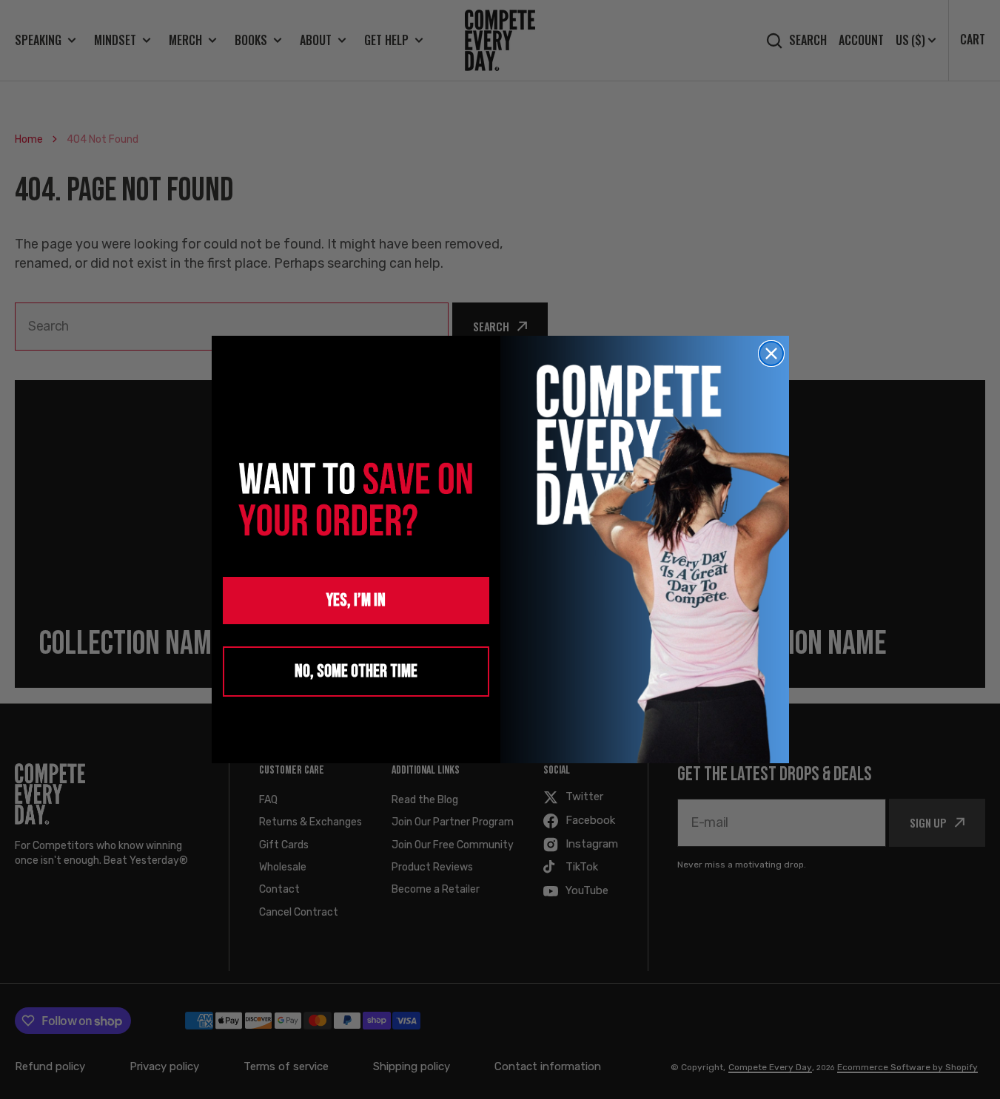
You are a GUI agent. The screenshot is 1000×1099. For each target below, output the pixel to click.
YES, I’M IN (356, 600)
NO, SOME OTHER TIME (356, 671)
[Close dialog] (771, 353)
